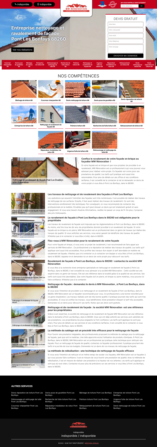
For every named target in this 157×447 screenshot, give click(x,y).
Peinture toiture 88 (76, 64)
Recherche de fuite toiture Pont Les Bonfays (60, 400)
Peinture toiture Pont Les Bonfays (94, 399)
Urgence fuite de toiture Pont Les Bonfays (128, 400)
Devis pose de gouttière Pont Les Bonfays (59, 394)
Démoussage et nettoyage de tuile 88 (52, 64)
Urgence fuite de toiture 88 (99, 64)
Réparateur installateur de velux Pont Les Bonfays (61, 407)
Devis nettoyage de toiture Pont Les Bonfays (129, 407)
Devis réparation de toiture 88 (149, 64)
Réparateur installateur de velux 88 (111, 64)
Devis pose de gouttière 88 (19, 64)
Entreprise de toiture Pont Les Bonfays (126, 394)
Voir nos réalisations (22, 50)
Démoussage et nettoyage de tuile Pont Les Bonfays (26, 400)
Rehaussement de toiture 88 (125, 64)
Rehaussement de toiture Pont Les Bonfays (94, 407)
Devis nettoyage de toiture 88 (137, 64)
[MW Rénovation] (78, 424)
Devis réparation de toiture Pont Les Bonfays (27, 394)
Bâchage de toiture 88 (29, 64)
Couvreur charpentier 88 (7, 64)
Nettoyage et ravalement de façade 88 (87, 64)
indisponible (23, 4)
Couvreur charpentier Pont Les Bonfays (24, 407)
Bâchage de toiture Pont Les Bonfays (95, 393)
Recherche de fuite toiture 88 (65, 64)
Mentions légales (92, 443)
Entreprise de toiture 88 (39, 64)
